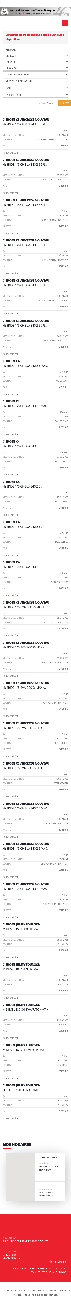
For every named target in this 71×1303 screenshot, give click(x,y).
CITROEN (14, 1268)
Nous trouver (45, 1163)
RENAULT (53, 1272)
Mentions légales (21, 1294)
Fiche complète (11, 152)
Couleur (7, 139)
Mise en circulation (13, 134)
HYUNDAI (40, 1268)
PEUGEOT (42, 1272)
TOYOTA (63, 1272)
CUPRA (23, 1268)
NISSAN (32, 1272)
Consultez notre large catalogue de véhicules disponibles (34, 37)
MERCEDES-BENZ (54, 1268)
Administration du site (59, 1290)
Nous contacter (11, 1251)
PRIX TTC (7, 145)
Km (4, 130)
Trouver (64, 102)
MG (65, 1268)
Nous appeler (45, 1188)
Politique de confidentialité (45, 1294)
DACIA (31, 1268)
